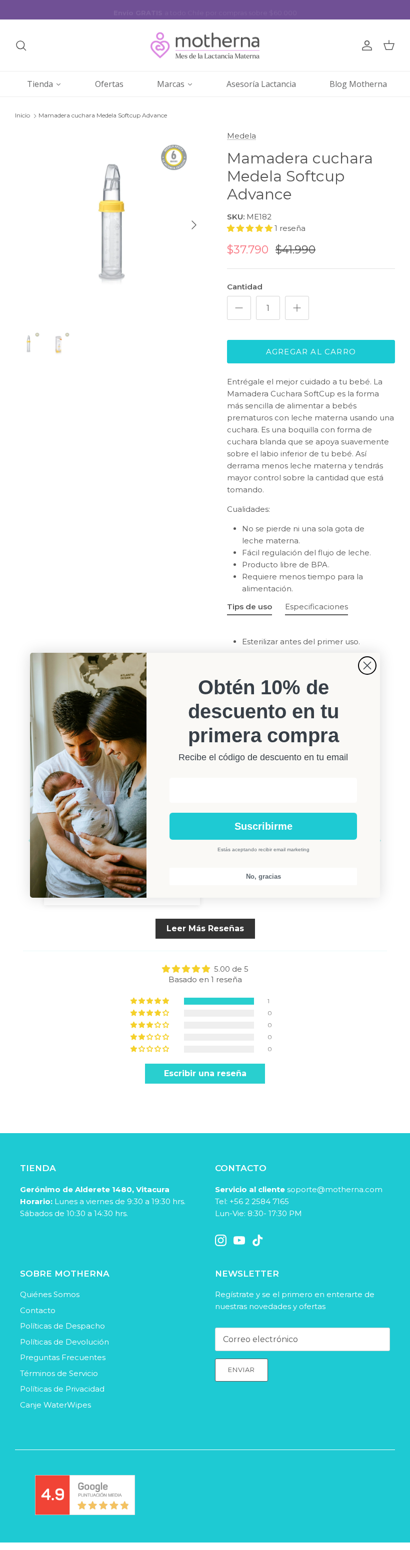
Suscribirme (263, 826)
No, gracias (263, 876)
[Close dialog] (367, 665)
